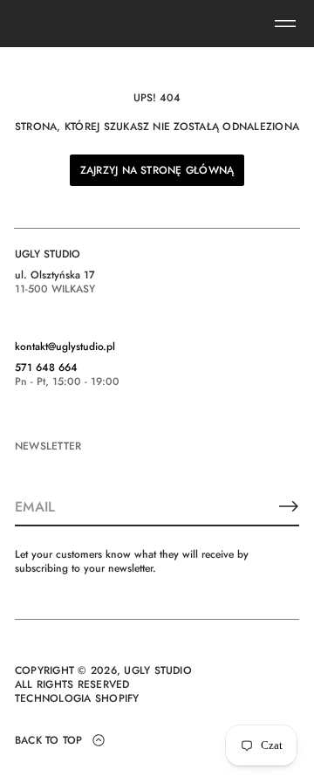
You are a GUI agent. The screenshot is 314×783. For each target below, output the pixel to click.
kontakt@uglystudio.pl (65, 347)
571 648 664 (46, 367)
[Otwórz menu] (285, 23)
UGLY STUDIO (47, 254)
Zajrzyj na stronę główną (157, 170)
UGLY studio (158, 670)
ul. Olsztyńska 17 (55, 275)
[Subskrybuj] (288, 506)
